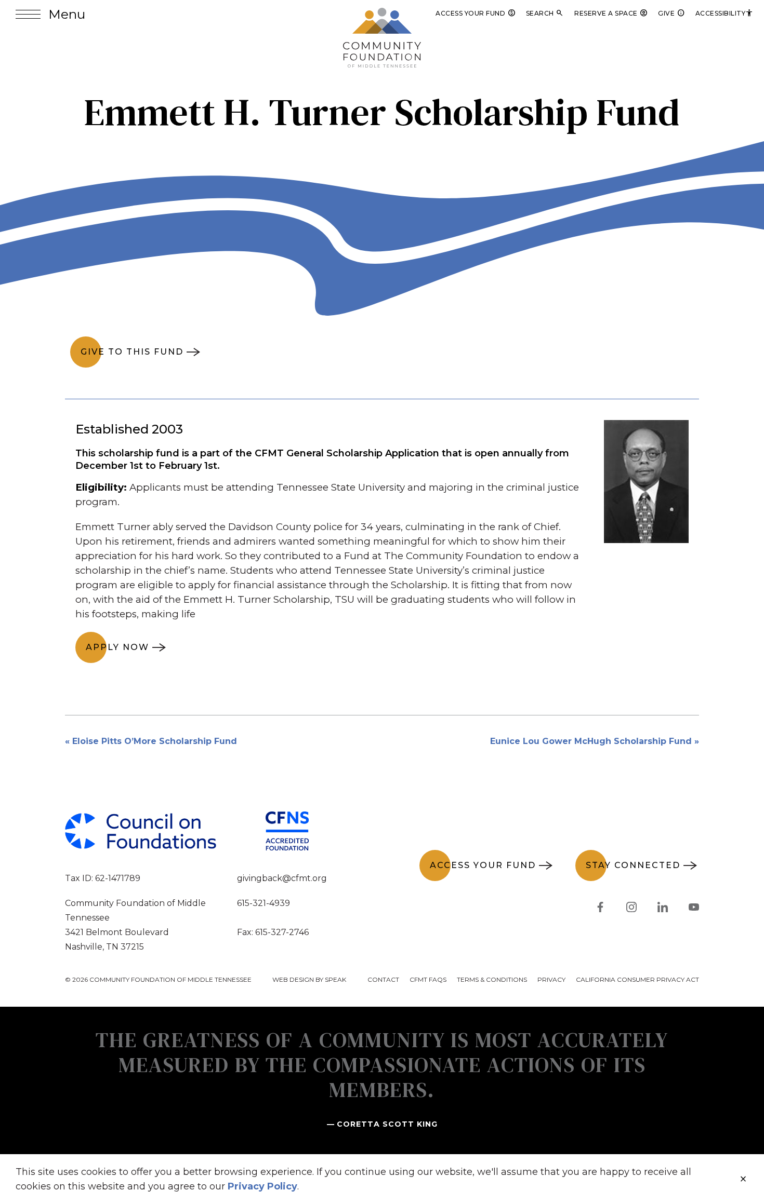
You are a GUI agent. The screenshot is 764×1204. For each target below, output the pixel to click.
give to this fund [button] (132, 352)
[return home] (382, 14)
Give (671, 13)
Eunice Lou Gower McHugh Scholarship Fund (591, 741)
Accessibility (724, 13)
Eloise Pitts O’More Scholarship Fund (154, 741)
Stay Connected (633, 865)
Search (545, 13)
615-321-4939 (263, 903)
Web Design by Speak (309, 979)
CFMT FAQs (428, 979)
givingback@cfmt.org (282, 878)
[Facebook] (600, 909)
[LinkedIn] (662, 909)
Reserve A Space (611, 13)
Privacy (551, 979)
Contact (383, 979)
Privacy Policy (262, 1186)
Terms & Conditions (492, 979)
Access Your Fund (476, 13)
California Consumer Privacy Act (637, 979)
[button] (50, 14)
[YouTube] (694, 909)
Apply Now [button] (117, 647)
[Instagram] (631, 909)
